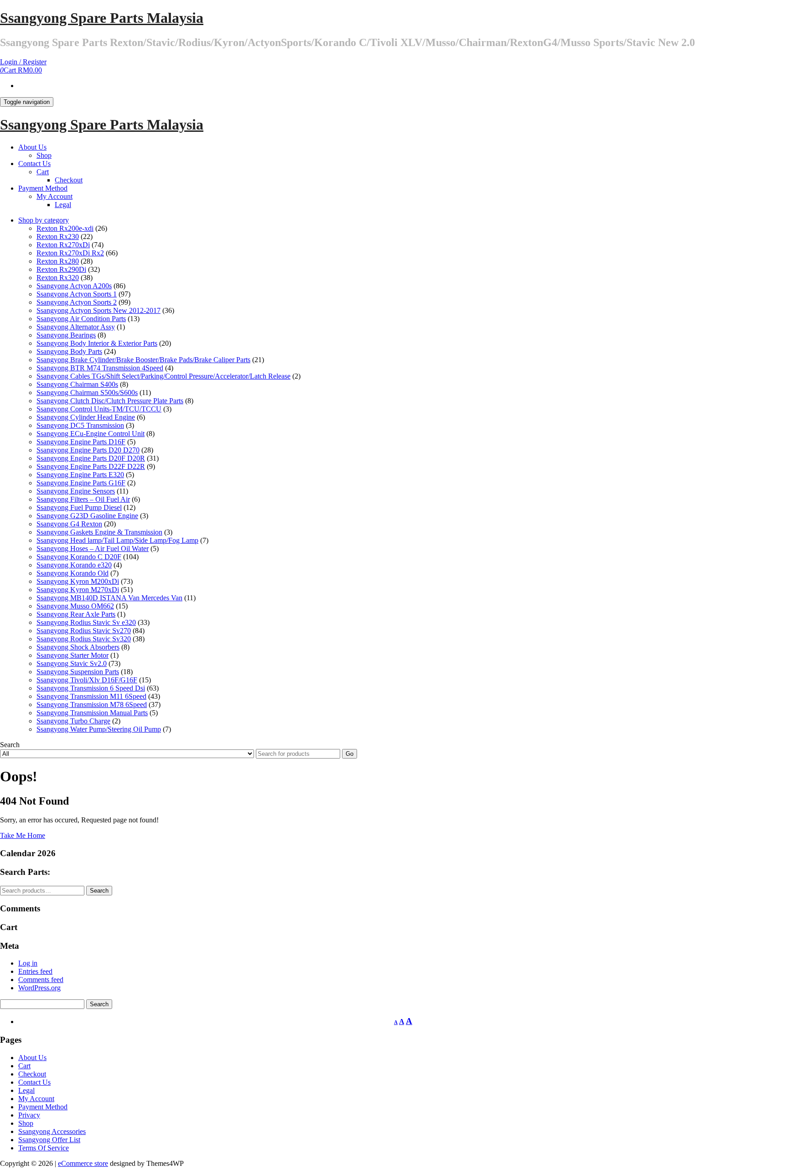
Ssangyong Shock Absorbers (77, 647)
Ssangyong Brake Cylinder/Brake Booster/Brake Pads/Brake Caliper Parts (143, 360)
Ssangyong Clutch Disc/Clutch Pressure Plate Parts (109, 401)
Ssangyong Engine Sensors (75, 491)
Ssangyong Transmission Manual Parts (92, 713)
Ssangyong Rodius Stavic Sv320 (83, 639)
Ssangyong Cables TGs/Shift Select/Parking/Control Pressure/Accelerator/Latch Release (163, 376)
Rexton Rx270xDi (63, 245)
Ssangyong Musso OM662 (75, 606)
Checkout (69, 180)
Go (349, 753)
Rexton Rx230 (57, 236)
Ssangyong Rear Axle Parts (75, 614)
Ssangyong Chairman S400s (77, 384)
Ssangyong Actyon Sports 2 (76, 302)
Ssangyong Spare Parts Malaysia (101, 18)
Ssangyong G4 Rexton (69, 524)
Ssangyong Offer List (49, 1140)
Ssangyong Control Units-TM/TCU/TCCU (98, 409)
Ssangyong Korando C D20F (78, 557)
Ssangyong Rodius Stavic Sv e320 (86, 622)
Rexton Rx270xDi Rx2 (70, 253)
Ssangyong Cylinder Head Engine (85, 417)
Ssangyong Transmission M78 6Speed (91, 704)
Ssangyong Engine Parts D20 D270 (88, 450)
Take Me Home (22, 835)
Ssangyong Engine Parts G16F (80, 483)
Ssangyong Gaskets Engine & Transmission (99, 532)
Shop (44, 155)
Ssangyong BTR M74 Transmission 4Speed (99, 368)
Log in (27, 963)
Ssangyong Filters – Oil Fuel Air (83, 499)
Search (99, 890)
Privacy (29, 1115)
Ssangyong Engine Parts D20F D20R (90, 458)
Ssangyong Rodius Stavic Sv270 (83, 630)
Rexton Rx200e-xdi (64, 228)
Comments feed (40, 979)
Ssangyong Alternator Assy (75, 327)
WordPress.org (39, 988)
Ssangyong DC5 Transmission (80, 425)
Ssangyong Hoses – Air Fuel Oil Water (92, 548)
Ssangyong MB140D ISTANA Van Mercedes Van (109, 598)
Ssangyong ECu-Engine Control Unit (90, 433)
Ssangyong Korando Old (72, 573)
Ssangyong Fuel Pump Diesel (79, 507)
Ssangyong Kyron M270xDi (77, 589)
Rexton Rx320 (57, 277)
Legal (63, 204)
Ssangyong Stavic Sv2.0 (71, 663)
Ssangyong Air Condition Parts (81, 318)
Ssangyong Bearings (66, 335)
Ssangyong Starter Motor (72, 655)
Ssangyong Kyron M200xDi (77, 581)
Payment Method (42, 188)
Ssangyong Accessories (52, 1131)
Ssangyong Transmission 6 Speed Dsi (90, 688)
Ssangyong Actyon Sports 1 (76, 294)
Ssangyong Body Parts (69, 351)
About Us (32, 147)
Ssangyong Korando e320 (74, 565)
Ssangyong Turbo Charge (73, 721)
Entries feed (35, 971)
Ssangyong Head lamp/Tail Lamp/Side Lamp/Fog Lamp (117, 540)
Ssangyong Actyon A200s (74, 286)
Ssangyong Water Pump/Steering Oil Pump (98, 729)
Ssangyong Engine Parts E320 (80, 474)
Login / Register (23, 62)
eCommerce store (83, 1163)
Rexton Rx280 (57, 261)
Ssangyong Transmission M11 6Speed (91, 696)
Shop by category (43, 220)
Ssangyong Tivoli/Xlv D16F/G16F (86, 680)
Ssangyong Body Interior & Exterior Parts (96, 343)
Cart (42, 172)
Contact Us (34, 163)
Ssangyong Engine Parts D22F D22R (90, 466)
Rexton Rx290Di (61, 269)
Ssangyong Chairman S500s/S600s (87, 392)
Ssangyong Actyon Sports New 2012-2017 (98, 310)
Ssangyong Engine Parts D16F (80, 442)
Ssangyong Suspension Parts (77, 672)
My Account (54, 196)
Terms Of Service (43, 1148)
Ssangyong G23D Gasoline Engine (87, 516)
